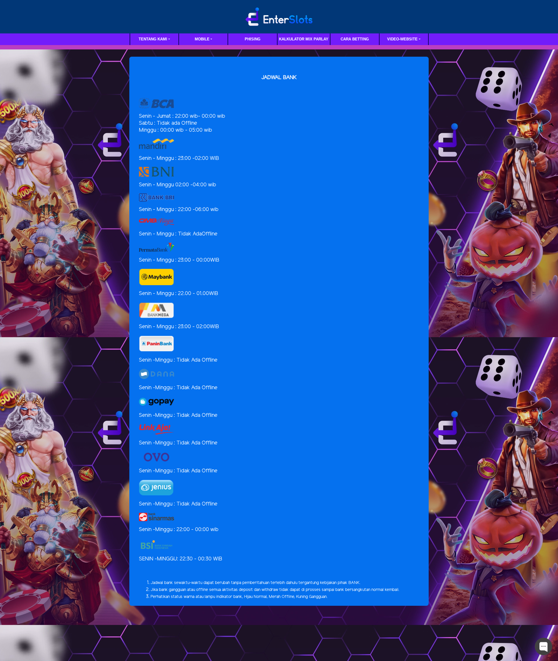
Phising (252, 39)
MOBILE (202, 39)
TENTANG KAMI (153, 39)
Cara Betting (355, 39)
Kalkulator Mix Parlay (303, 39)
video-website (402, 39)
